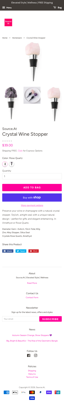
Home (4, 38)
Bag (59, 7)
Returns (32, 374)
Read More (32, 283)
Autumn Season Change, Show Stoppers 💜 (32, 335)
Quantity (6, 170)
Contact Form (32, 297)
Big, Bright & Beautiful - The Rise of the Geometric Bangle (32, 341)
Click (20, 150)
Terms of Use (32, 377)
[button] (7, 140)
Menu (9, 7)
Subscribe (50, 319)
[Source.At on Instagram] (35, 356)
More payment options (32, 205)
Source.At (40, 387)
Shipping (32, 370)
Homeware (17, 38)
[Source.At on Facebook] (28, 356)
